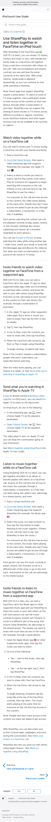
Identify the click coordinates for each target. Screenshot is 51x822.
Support (11, 798)
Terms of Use (6, 817)
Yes (19, 791)
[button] (14, 31)
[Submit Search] (6, 24)
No (34, 791)
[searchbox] (25, 25)
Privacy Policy (18, 817)
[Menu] (48, 10)
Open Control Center (17, 424)
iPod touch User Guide (15, 16)
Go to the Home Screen (19, 160)
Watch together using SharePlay (24, 448)
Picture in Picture (24, 237)
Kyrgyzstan (5, 811)
